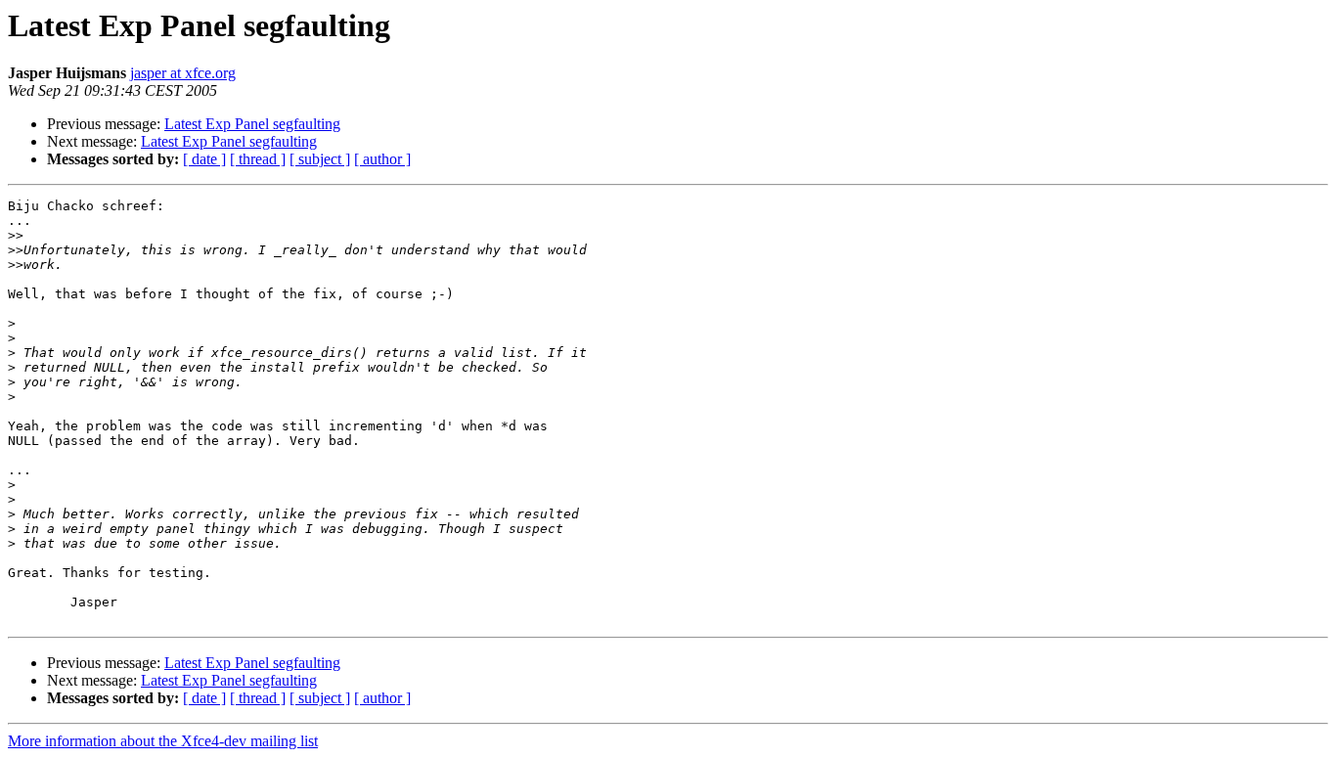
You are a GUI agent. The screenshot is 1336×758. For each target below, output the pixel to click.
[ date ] (204, 159)
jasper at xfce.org (183, 73)
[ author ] (382, 159)
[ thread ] (258, 159)
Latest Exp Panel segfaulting (252, 123)
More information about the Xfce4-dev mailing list (163, 741)
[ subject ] (319, 159)
